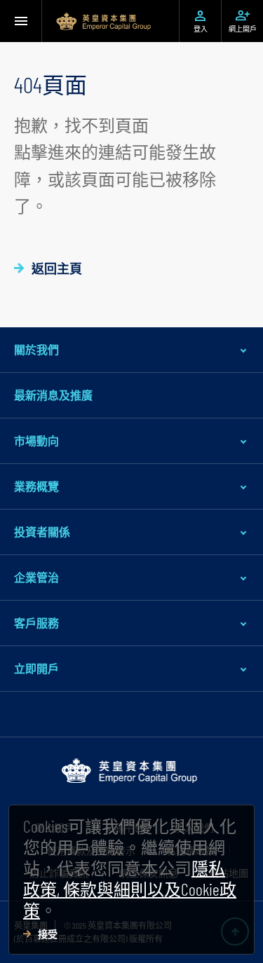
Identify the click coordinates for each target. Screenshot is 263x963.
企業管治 (36, 577)
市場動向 (36, 440)
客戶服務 (36, 622)
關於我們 (36, 349)
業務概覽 (36, 486)
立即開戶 (36, 668)
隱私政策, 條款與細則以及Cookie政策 (129, 889)
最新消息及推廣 (53, 395)
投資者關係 (42, 531)
